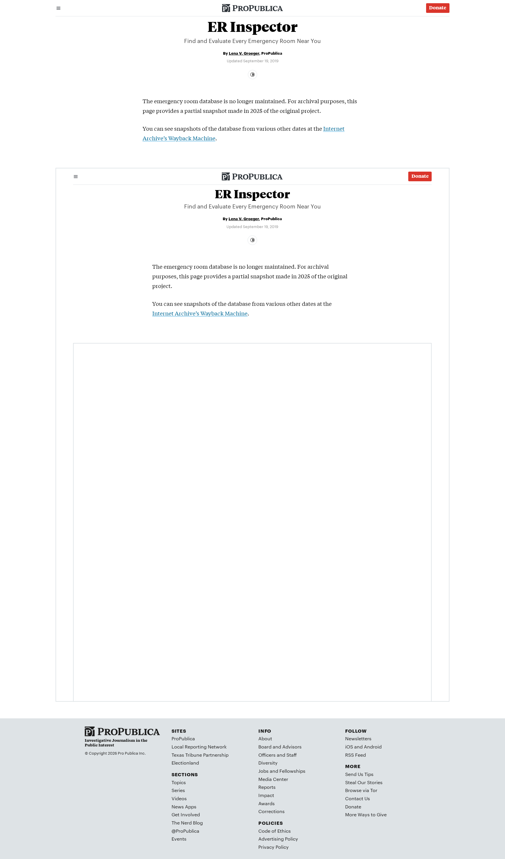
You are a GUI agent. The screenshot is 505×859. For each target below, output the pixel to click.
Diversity (268, 763)
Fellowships (292, 771)
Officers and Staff (277, 755)
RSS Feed (355, 755)
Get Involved (186, 814)
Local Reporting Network (199, 747)
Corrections (271, 811)
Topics (179, 782)
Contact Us (357, 798)
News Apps (184, 806)
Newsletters (358, 738)
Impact (266, 795)
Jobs (263, 771)
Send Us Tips (359, 774)
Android (373, 747)
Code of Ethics (274, 831)
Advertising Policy (278, 839)
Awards (266, 803)
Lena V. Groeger (244, 53)
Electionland (185, 763)
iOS (349, 747)
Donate (353, 806)
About (265, 738)
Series (178, 790)
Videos (179, 798)
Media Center (273, 779)
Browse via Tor (361, 790)
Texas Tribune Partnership (200, 755)
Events (179, 839)
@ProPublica (185, 831)
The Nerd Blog (187, 823)
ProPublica (183, 738)
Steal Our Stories (364, 782)
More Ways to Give (366, 814)
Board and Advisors (280, 747)
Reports (267, 787)
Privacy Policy (273, 847)
